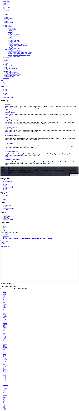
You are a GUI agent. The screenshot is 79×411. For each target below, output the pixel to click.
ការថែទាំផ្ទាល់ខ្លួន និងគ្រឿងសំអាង (14, 34)
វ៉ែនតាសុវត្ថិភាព (13, 238)
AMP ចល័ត (5, 237)
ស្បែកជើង (10, 32)
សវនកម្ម (4, 91)
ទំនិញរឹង (9, 33)
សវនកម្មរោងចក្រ (8, 18)
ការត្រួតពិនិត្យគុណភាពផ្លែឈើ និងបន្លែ (40, 238)
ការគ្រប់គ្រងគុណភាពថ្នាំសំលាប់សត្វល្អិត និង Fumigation (18, 45)
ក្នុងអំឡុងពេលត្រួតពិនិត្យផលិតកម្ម (12, 159)
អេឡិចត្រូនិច (10, 30)
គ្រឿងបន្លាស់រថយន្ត (11, 28)
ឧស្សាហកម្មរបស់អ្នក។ (7, 25)
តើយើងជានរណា (8, 69)
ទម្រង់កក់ (7, 61)
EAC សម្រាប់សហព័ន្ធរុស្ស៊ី (10, 23)
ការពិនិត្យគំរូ (7, 104)
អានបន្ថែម (7, 109)
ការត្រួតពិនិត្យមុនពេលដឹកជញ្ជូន (12, 119)
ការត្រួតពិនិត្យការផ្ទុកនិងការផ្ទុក (11, 151)
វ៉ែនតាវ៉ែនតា (50, 238)
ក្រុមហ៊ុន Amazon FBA (9, 22)
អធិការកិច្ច (7, 15)
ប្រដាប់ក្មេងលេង (11, 37)
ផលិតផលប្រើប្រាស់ (9, 26)
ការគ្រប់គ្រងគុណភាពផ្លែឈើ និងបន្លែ (14, 41)
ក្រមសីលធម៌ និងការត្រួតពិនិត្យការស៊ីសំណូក (13, 74)
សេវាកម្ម (4, 83)
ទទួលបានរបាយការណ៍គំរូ (5, 175)
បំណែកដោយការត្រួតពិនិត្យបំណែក (12, 135)
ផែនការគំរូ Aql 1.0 (6, 238)
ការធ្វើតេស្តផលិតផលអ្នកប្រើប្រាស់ (11, 72)
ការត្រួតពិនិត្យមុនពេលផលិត (11, 127)
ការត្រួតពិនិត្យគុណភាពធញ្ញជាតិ (13, 42)
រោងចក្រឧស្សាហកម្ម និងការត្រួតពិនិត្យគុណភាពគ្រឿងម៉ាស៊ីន (19, 55)
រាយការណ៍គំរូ (7, 59)
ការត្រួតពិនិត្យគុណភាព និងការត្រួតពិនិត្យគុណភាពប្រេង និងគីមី (19, 53)
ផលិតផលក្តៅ (5, 234)
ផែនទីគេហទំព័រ (6, 236)
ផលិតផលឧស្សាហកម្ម (9, 49)
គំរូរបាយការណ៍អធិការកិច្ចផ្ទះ (21, 238)
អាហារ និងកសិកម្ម (8, 38)
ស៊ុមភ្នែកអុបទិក (30, 238)
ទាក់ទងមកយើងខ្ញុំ (6, 78)
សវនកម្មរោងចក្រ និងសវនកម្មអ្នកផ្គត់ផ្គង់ (12, 75)
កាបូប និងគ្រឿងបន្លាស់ (12, 29)
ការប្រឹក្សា (7, 21)
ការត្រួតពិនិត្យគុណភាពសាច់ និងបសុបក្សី (15, 44)
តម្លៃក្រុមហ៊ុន (7, 67)
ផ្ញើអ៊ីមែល (2, 242)
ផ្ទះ (3, 13)
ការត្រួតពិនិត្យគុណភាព (9, 76)
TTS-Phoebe (2, 243)
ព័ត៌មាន (6, 60)
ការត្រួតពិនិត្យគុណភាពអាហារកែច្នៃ (14, 46)
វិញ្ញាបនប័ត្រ (7, 19)
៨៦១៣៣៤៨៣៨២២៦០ (5, 246)
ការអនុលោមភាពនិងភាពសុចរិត (11, 68)
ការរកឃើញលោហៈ (9, 143)
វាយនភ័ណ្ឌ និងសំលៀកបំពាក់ (13, 36)
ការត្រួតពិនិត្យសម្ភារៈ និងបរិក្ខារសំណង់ (15, 51)
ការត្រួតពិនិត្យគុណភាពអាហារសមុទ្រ (14, 48)
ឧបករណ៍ (7, 63)
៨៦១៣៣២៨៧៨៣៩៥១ (5, 244)
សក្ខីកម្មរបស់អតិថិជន (9, 65)
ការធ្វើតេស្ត (7, 17)
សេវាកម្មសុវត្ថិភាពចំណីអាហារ (13, 40)
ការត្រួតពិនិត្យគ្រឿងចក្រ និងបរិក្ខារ (14, 56)
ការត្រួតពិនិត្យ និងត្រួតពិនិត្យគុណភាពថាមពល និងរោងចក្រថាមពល (20, 52)
